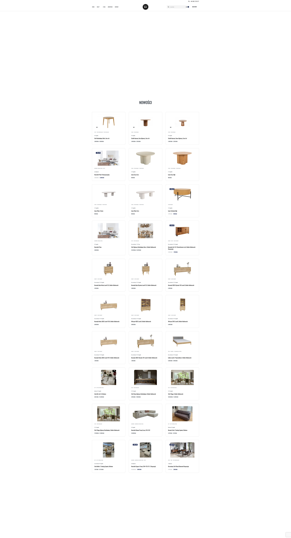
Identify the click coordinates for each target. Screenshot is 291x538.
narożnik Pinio (97, 247)
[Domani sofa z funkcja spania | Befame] (182, 413)
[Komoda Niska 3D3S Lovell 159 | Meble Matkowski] (108, 305)
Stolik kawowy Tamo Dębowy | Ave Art (177, 138)
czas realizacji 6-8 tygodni (98, 463)
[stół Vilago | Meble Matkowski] (182, 377)
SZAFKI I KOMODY (99, 315)
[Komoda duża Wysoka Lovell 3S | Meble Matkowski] (145, 268)
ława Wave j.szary (98, 211)
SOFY (95, 387)
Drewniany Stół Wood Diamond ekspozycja (178, 466)
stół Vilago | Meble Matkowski (175, 394)
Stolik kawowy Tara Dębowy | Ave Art (140, 138)
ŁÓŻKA (169, 351)
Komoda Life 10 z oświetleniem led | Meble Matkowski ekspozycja (181, 248)
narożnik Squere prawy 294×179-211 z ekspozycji (143, 466)
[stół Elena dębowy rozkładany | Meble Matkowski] (145, 377)
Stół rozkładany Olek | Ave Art (102, 138)
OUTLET (104, 168)
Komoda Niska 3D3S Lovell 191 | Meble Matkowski (106, 358)
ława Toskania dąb (172, 211)
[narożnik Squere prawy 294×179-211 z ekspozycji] (145, 450)
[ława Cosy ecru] (145, 158)
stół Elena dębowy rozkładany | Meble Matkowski (143, 394)
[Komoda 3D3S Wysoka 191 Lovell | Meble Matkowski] (145, 341)
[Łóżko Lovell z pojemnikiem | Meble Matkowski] (182, 341)
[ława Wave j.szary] (109, 194)
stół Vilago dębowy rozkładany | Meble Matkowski (106, 430)
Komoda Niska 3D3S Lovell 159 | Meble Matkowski (106, 321)
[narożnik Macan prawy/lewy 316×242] (145, 413)
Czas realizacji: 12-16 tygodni (173, 244)
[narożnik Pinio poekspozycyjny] (109, 158)
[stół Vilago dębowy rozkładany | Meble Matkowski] (108, 413)
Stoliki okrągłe (136, 132)
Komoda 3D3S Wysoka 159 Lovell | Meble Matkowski (181, 285)
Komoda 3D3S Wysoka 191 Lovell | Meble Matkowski (144, 358)
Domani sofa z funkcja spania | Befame (177, 430)
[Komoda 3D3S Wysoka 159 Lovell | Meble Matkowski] (182, 268)
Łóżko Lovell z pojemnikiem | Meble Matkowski (179, 358)
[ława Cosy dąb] (182, 158)
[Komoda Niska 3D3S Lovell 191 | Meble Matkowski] (108, 341)
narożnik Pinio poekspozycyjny (102, 175)
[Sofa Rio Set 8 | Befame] (108, 377)
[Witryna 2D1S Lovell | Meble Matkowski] (182, 305)
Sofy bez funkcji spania (100, 387)
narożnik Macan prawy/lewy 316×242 (140, 430)
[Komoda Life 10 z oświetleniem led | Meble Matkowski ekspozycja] (182, 230)
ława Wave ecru (135, 211)
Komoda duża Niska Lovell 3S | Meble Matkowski (106, 285)
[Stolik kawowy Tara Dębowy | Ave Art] (145, 121)
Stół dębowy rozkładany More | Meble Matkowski (143, 247)
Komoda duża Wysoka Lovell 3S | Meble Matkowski (143, 285)
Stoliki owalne (141, 168)
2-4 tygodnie (133, 171)
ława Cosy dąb (171, 175)
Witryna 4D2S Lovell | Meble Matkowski (141, 321)
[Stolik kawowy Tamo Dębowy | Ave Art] (182, 121)
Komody (95, 315)
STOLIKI (132, 132)
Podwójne (171, 351)
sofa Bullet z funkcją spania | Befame (103, 466)
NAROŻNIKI (132, 460)
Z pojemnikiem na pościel (177, 351)
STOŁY (95, 132)
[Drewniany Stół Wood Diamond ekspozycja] (182, 450)
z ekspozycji (170, 463)
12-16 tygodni (133, 391)
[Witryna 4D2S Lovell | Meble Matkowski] (145, 305)
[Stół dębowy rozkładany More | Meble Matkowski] (145, 230)
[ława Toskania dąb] (182, 194)
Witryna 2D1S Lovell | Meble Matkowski (178, 321)
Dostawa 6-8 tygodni (171, 427)
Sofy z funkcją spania (99, 460)
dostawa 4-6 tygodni (97, 391)
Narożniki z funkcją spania (98, 168)
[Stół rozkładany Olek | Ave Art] (108, 121)
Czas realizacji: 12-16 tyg (135, 244)
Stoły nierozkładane (100, 132)
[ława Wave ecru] (145, 194)
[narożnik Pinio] (109, 230)
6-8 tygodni (96, 135)
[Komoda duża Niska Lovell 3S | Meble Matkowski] (109, 268)
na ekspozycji (96, 171)
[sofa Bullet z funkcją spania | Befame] (108, 450)
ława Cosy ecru (135, 175)
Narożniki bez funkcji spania (139, 460)
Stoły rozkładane (106, 132)
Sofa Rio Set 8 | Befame (100, 394)
